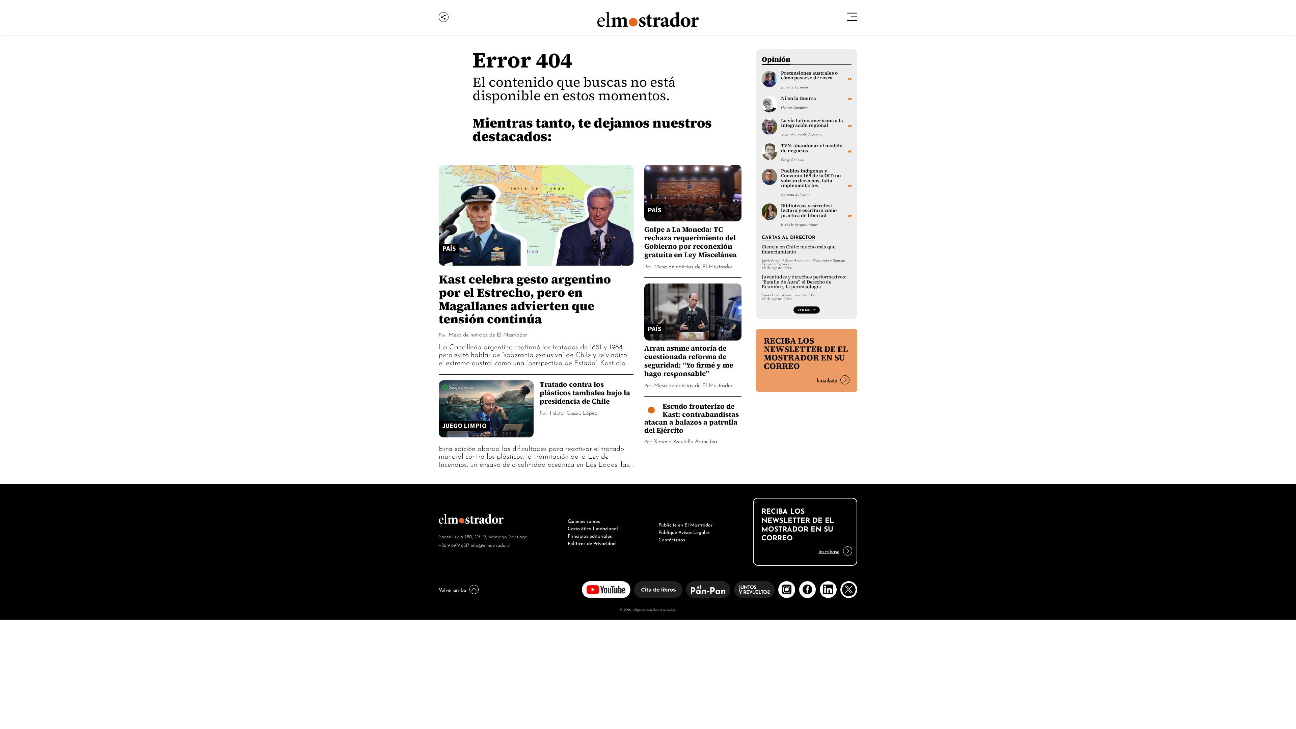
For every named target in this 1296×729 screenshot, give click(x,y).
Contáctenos (671, 539)
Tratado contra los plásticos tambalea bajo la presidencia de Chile (585, 392)
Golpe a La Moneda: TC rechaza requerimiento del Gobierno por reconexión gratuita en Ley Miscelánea (690, 242)
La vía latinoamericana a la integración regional (812, 123)
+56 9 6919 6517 (454, 544)
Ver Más (804, 310)
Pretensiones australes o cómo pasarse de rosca (809, 75)
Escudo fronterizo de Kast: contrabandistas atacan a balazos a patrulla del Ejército (691, 418)
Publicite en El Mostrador (685, 524)
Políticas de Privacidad (592, 542)
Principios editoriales (590, 535)
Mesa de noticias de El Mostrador (488, 334)
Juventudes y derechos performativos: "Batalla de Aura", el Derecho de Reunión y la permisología (804, 282)
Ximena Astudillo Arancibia (685, 440)
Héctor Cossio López (573, 412)
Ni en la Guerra (798, 98)
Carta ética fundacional (593, 527)
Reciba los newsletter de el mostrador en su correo (806, 353)
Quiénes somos (584, 520)
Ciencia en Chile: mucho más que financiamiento (798, 249)
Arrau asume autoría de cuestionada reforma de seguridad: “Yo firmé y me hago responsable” (688, 360)
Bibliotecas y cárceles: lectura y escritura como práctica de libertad (809, 210)
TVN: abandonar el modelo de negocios (811, 148)
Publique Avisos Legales (684, 531)
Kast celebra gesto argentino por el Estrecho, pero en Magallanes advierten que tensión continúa (525, 299)
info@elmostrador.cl (490, 544)
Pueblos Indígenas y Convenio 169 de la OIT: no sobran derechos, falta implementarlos (811, 178)
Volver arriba (452, 589)
